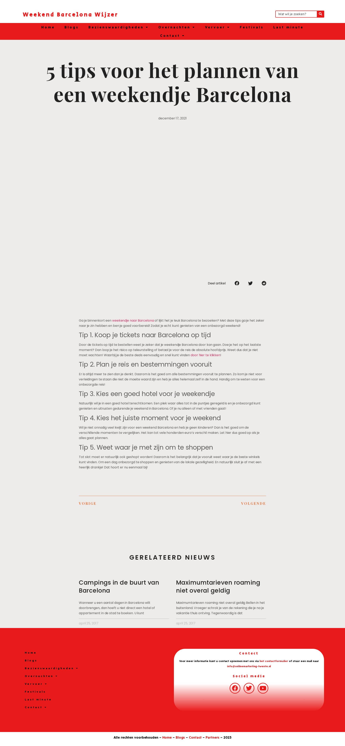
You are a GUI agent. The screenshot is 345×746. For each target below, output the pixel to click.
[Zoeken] (320, 14)
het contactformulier (274, 661)
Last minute (288, 27)
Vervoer (215, 27)
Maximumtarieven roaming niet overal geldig (218, 586)
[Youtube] (263, 688)
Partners (212, 737)
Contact (170, 36)
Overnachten (174, 27)
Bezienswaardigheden (116, 27)
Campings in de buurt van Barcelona (119, 586)
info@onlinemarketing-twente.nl (249, 666)
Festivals (252, 27)
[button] (236, 283)
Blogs (71, 27)
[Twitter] (249, 688)
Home (48, 27)
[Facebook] (235, 688)
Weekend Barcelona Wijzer (70, 15)
